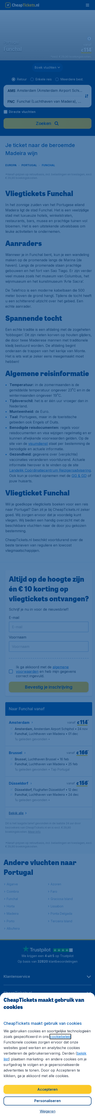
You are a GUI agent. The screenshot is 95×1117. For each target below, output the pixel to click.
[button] (47, 1111)
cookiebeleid (60, 1036)
